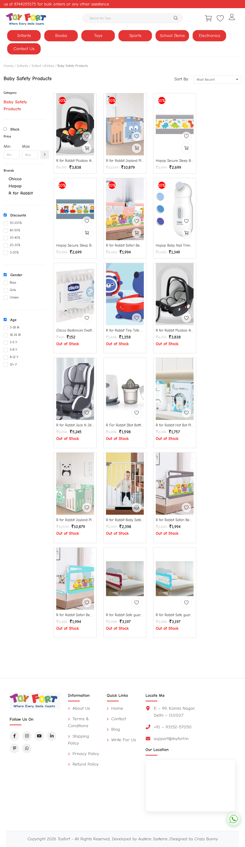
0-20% (14, 252)
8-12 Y (14, 357)
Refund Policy (85, 764)
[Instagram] (27, 736)
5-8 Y (13, 349)
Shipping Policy (78, 740)
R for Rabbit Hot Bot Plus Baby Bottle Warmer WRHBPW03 (175, 425)
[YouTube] (39, 736)
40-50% (15, 230)
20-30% (15, 245)
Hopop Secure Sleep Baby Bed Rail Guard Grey (175, 161)
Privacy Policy (85, 753)
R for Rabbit (21, 193)
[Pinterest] (14, 748)
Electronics (209, 35)
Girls (13, 290)
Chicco (15, 178)
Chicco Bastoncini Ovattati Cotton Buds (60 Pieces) (75, 330)
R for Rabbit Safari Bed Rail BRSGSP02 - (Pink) (125, 245)
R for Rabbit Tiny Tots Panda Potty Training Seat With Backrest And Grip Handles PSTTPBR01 (125, 330)
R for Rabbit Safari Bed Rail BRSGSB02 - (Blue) (75, 615)
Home (8, 66)
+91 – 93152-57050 (173, 727)
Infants (24, 35)
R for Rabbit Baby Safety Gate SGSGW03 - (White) (125, 520)
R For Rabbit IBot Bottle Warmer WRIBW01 (125, 425)
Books (61, 35)
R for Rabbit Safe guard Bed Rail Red (125, 615)
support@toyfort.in (171, 738)
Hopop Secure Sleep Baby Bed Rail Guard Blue (75, 245)
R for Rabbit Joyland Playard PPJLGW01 (75, 520)
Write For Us (123, 739)
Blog (115, 729)
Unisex (14, 297)
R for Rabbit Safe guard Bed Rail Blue (175, 615)
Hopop (15, 186)
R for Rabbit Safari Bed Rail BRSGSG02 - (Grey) (175, 520)
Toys (98, 35)
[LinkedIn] (51, 736)
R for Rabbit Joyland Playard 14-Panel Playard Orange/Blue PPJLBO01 (125, 161)
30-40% (15, 237)
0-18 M (14, 327)
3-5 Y (13, 342)
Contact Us (23, 48)
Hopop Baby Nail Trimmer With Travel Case (175, 245)
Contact (118, 718)
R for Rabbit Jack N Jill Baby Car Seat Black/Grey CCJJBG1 (75, 425)
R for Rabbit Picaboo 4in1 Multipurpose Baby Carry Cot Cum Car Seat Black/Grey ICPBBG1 (175, 330)
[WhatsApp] (27, 748)
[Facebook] (14, 736)
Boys (13, 282)
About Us (80, 708)
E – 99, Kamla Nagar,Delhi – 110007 (174, 712)
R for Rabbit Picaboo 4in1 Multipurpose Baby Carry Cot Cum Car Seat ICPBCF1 (75, 161)
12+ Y (13, 364)
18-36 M (15, 335)
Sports (135, 35)
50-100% (16, 223)
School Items (172, 35)
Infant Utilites (43, 66)
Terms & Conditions (78, 722)
